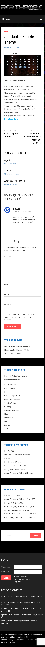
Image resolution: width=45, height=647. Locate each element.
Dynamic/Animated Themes (15, 376)
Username (5, 567)
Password (5, 572)
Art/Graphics (9, 388)
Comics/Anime (10, 403)
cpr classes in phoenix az (11, 614)
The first (8, 170)
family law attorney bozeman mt (15, 608)
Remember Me (22, 576)
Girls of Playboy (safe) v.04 (15, 466)
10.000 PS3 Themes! (12, 353)
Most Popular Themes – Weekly (17, 346)
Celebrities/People (12, 399)
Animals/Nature (11, 384)
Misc (6, 32)
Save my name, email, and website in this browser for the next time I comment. (22, 317)
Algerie (7, 160)
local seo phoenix (8, 602)
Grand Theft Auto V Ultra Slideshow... (19, 473)
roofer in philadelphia (10, 596)
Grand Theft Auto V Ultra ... (15, 499)
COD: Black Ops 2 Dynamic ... (15, 514)
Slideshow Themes (12, 379)
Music (6, 421)
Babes (6, 392)
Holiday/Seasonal (11, 410)
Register (17, 581)
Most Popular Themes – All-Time (17, 350)
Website (7, 304)
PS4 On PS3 (9, 451)
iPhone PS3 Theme (12, 510)
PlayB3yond (9, 458)
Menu (7, 19)
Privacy (12, 642)
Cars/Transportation (12, 395)
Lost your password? (22, 579)
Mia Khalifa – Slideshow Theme (17, 454)
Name (7, 284)
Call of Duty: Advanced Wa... (15, 517)
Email (7, 294)
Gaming (7, 406)
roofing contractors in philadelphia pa (17, 621)
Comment (9, 256)
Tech (6, 429)
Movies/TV (8, 417)
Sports (7, 425)
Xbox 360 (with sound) (14, 180)
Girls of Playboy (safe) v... (14, 506)
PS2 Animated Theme (13, 462)
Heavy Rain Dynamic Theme (15, 469)
